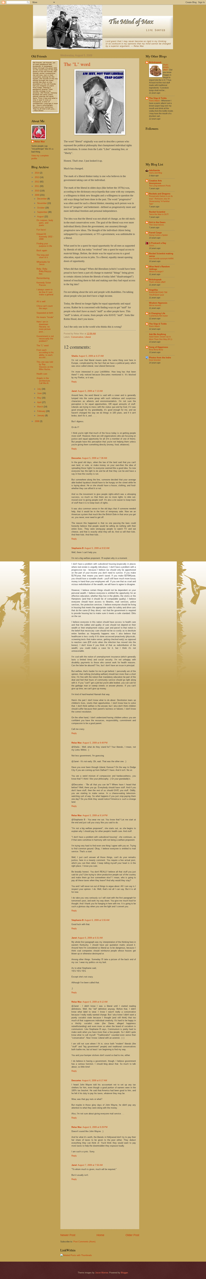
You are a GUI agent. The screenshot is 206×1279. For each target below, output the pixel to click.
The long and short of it (43, 256)
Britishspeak (155, 62)
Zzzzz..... (152, 245)
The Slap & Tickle (158, 98)
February (41, 411)
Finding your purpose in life (44, 244)
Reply (74, 381)
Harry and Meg (155, 173)
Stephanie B (77, 548)
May (39, 398)
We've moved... (155, 305)
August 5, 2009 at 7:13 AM (90, 391)
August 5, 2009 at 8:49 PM (95, 743)
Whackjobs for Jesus (43, 263)
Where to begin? (156, 271)
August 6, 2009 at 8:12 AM (95, 1002)
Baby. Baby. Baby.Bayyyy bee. (44, 271)
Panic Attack (154, 101)
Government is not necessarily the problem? (45, 338)
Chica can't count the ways (45, 307)
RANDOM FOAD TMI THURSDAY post (158, 293)
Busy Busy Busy (156, 349)
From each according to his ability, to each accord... (45, 354)
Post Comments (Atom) (84, 1241)
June (39, 393)
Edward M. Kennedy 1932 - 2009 (45, 236)
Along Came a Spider (158, 235)
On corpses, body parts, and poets (45, 222)
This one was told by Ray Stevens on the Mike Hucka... (45, 366)
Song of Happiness (158, 347)
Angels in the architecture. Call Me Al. (44, 380)
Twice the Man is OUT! (159, 214)
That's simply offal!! (166, 67)
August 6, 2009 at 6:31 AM (90, 938)
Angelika (153, 290)
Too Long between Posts (160, 186)
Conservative (77, 337)
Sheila (74, 356)
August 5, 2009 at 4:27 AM (91, 356)
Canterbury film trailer (158, 316)
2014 (37, 173)
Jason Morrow (101, 1272)
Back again (42, 250)
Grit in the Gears (157, 222)
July (39, 389)
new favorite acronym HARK (161, 258)
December (42, 198)
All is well (41, 301)
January (41, 415)
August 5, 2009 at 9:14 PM (95, 815)
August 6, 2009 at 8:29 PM (95, 1127)
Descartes (76, 458)
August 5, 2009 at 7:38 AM (94, 458)
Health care (42, 374)
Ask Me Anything (157, 334)
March (40, 406)
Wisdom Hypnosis (158, 303)
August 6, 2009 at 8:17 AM (94, 1080)
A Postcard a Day (157, 243)
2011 (37, 186)
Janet (74, 391)
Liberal (88, 337)
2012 (37, 181)
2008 (37, 421)
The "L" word (77, 64)
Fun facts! (41, 230)
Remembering (43, 278)
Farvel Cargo (155, 232)
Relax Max (76, 743)
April (39, 402)
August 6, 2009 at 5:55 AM (96, 920)
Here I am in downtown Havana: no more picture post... (44, 327)
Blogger (124, 1272)
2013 (37, 177)
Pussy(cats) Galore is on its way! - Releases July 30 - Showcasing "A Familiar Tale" (161, 200)
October (41, 207)
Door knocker (155, 360)
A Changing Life (157, 313)
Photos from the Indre (160, 357)
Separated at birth (45, 313)
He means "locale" (45, 317)
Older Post (132, 1235)
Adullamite (154, 170)
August (40, 216)
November (42, 203)
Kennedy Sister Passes (44, 283)
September (42, 212)
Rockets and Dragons (159, 194)
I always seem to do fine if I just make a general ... (45, 293)
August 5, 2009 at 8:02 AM (96, 548)
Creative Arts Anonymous (155, 181)
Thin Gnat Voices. (156, 225)
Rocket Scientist (157, 212)
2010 (37, 190)
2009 (37, 195)
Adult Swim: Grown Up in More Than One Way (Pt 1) (160, 338)
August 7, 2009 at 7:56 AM (90, 1165)
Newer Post (67, 1235)
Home (100, 1235)
